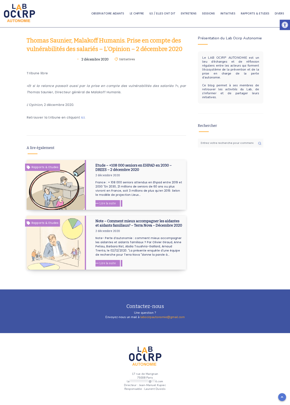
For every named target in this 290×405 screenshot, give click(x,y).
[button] (285, 25)
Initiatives (228, 13)
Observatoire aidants (107, 13)
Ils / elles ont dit (163, 13)
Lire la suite (107, 203)
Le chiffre (137, 13)
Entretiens (188, 13)
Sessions (208, 13)
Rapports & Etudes (255, 13)
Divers (279, 13)
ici (83, 117)
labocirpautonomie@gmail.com (162, 317)
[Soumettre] (259, 143)
